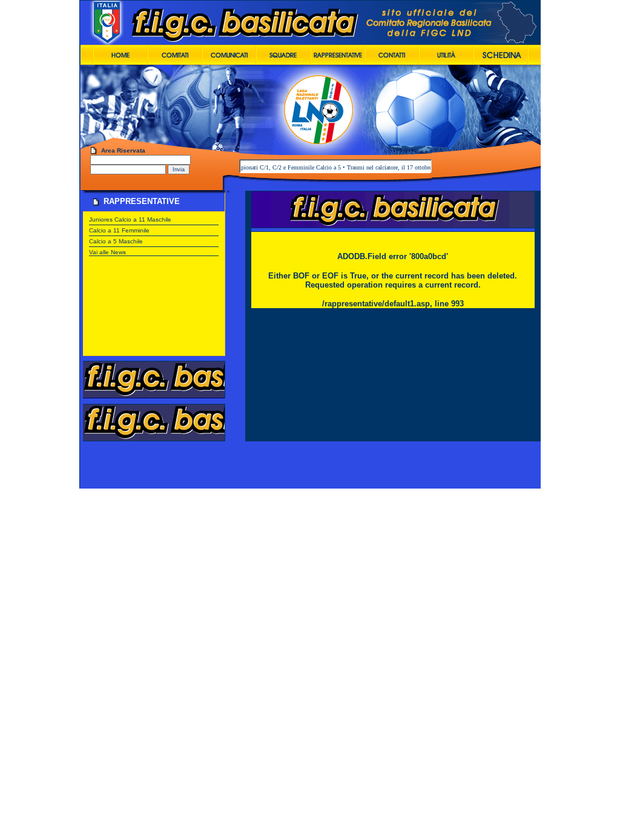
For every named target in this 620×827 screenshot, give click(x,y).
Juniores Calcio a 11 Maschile (130, 219)
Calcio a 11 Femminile (119, 230)
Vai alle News (107, 252)
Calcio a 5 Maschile (116, 241)
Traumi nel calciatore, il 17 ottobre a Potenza (391, 167)
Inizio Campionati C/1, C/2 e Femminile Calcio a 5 (266, 167)
